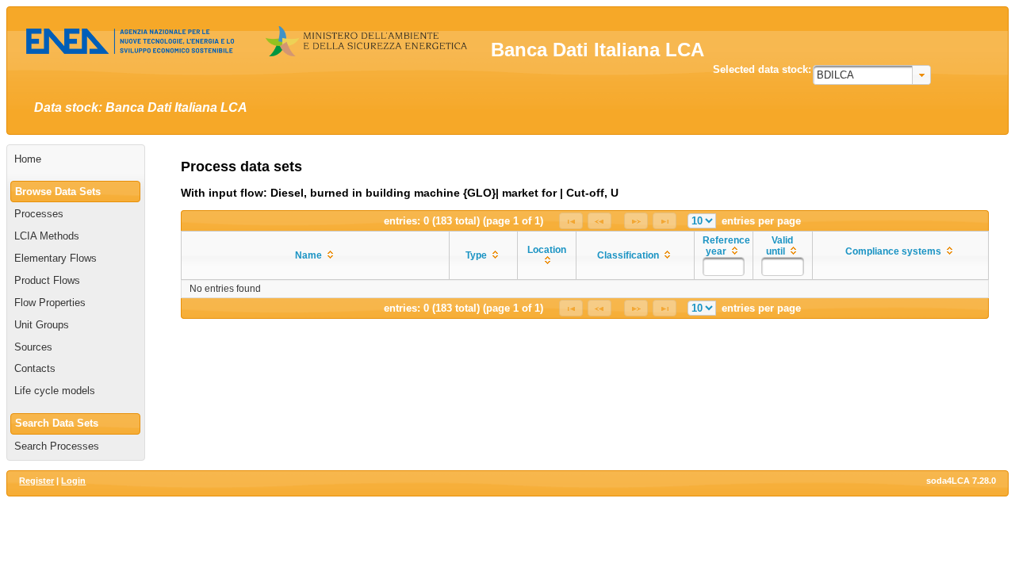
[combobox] (872, 75)
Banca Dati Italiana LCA (597, 49)
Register (36, 480)
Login (73, 480)
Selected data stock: (762, 69)
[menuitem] (75, 159)
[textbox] (724, 266)
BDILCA (835, 75)
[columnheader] (316, 256)
